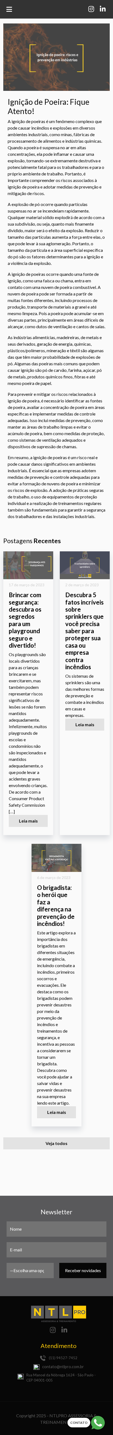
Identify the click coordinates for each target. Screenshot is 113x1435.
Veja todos (56, 1143)
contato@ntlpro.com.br (63, 1366)
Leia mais (28, 820)
